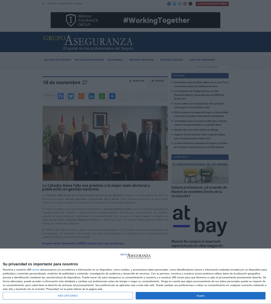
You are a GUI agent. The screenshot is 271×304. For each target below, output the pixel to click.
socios (35, 269)
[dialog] (135, 276)
